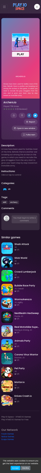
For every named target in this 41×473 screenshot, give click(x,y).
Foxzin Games (7, 434)
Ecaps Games (7, 439)
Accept (15, 468)
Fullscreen (30, 134)
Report (32, 122)
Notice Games (7, 436)
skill (4, 202)
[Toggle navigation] (4, 6)
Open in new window (26, 128)
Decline (25, 468)
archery (13, 202)
